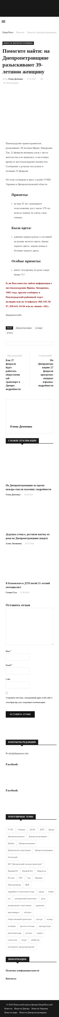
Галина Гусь (11, 592)
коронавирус (14, 912)
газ (9, 898)
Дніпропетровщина (44, 850)
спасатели (12, 940)
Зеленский (12, 857)
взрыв (41, 891)
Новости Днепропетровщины (41, 32)
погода (39, 919)
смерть (40, 933)
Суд (28, 878)
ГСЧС (10, 829)
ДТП (42, 829)
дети (43, 898)
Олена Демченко (15, 79)
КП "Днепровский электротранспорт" (25, 864)
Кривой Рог (27, 871)
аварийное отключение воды (21, 891)
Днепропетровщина (24, 328)
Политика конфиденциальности (22, 970)
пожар (50, 919)
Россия (11, 878)
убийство (35, 940)
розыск (10, 333)
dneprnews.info (14, 315)
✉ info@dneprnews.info (17, 753)
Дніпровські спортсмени (19, 850)
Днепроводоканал (16, 836)
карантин (40, 905)
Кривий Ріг (13, 871)
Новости (20, 32)
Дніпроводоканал (27, 843)
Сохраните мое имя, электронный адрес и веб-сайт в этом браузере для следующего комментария (29, 700)
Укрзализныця (14, 884)
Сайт (8, 679)
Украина (38, 878)
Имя (8, 651)
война (51, 891)
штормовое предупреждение (21, 947)
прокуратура (45, 926)
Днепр (51, 829)
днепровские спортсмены (19, 905)
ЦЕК (27, 884)
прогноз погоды (27, 926)
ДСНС (33, 829)
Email (9, 665)
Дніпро (11, 843)
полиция (38, 328)
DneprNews (7, 32)
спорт (24, 940)
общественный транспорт (20, 919)
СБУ (21, 878)
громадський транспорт (26, 898)
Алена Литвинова (14, 543)
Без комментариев (11, 83)
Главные (21, 829)
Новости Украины (39, 1008)
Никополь (41, 871)
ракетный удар (14, 933)
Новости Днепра (22, 1008)
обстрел (27, 912)
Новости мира (10, 1012)
